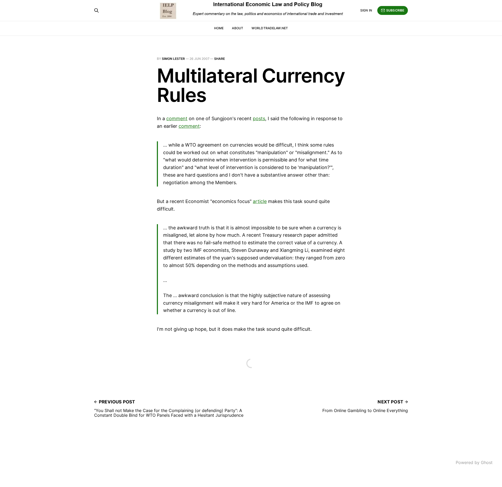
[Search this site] (96, 10)
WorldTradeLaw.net (270, 28)
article (260, 201)
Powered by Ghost (474, 462)
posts (259, 118)
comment (176, 118)
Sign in (366, 10)
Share (219, 59)
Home (219, 28)
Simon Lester (173, 59)
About (237, 28)
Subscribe (395, 10)
